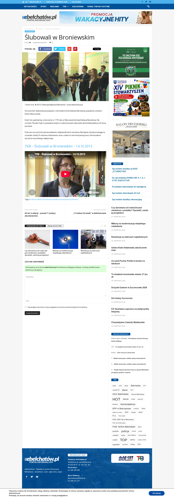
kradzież (136, 408)
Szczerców (142, 435)
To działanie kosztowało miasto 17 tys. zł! (129, 275)
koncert (140, 399)
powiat (134, 431)
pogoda (115, 431)
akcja (126, 386)
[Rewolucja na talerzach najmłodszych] (93, 239)
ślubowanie (51, 199)
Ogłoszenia (76, 2)
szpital (114, 440)
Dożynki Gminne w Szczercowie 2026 (129, 287)
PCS (114, 416)
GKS (131, 390)
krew (143, 408)
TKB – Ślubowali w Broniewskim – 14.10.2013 (58, 146)
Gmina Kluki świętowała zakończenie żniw (129, 249)
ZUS (139, 444)
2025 (114, 386)
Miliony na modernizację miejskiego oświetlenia (63, 252)
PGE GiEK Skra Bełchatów (123, 420)
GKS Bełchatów (120, 394)
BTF (144, 385)
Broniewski (60, 199)
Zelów (132, 444)
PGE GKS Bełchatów (118, 423)
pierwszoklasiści (72, 199)
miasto (133, 412)
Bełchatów (42, 199)
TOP (123, 440)
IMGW (126, 399)
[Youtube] (150, 2)
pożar (140, 431)
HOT (116, 399)
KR (30, 42)
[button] (148, 6)
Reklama (54, 6)
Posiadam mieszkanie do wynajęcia (129, 186)
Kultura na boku (117, 412)
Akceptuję (156, 493)
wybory (132, 440)
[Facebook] (142, 2)
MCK (127, 412)
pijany (140, 427)
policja (125, 431)
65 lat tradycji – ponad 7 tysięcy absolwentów (40, 214)
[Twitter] (146, 2)
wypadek (116, 444)
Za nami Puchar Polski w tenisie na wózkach (128, 262)
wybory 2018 (142, 440)
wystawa (125, 444)
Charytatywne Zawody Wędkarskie (128, 322)
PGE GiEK (122, 416)
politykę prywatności (119, 491)
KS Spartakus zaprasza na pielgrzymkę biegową (130, 310)
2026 (120, 385)
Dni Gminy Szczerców (121, 298)
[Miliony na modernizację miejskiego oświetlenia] (65, 239)
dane (125, 390)
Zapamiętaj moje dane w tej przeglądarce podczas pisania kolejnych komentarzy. (57, 307)
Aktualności (30, 6)
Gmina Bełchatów (137, 394)
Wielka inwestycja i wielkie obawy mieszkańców (129, 358)
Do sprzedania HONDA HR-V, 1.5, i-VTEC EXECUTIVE (129, 179)
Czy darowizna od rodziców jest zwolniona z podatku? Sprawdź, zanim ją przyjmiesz (37, 253)
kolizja (133, 399)
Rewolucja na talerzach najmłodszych (90, 252)
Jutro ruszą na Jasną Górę (126, 352)
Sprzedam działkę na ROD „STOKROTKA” (124, 170)
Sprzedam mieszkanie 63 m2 (126, 193)
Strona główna (29, 29)
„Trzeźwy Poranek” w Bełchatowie (89, 213)
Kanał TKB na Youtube (98, 6)
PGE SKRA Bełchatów (123, 426)
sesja (123, 435)
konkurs (115, 404)
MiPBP (140, 412)
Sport (43, 6)
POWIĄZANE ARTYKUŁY (35, 226)
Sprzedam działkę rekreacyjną (127, 199)
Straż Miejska (132, 435)
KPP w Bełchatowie (121, 408)
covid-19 (115, 390)
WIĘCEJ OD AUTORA (55, 226)
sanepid (115, 435)
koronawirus (128, 404)
